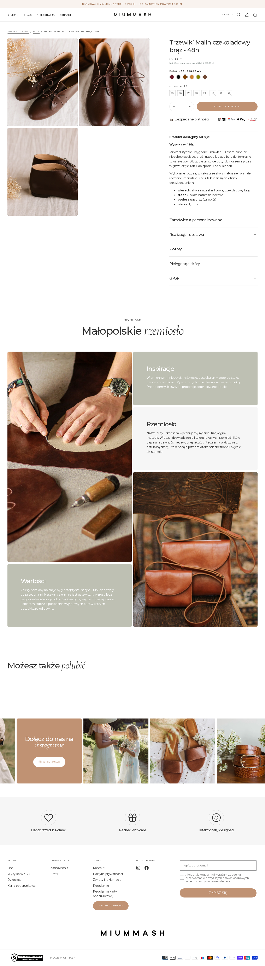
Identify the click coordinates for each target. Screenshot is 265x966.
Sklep (11, 15)
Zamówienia (59, 868)
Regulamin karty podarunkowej (105, 894)
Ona (10, 868)
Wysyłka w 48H (18, 874)
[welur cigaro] (205, 77)
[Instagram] (138, 867)
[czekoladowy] (185, 77)
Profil (54, 874)
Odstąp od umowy (110, 905)
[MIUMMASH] (132, 933)
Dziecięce (14, 880)
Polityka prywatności (108, 874)
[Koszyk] (255, 14)
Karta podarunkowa (21, 886)
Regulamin (101, 886)
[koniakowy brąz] (192, 77)
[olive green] (198, 77)
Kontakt (65, 15)
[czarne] (178, 77)
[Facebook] (146, 867)
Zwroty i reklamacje (107, 880)
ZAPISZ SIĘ (218, 893)
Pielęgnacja (46, 15)
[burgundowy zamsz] (172, 77)
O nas (28, 15)
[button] (238, 14)
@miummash (20, 762)
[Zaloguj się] (246, 14)
